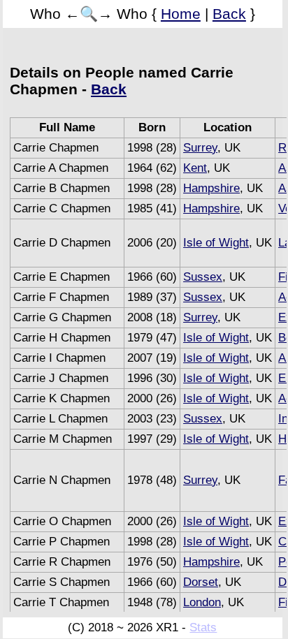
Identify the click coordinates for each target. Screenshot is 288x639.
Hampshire (211, 188)
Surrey (200, 147)
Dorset (200, 582)
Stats (203, 627)
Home (181, 14)
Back (229, 14)
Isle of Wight (216, 242)
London (202, 602)
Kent (195, 168)
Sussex (202, 277)
